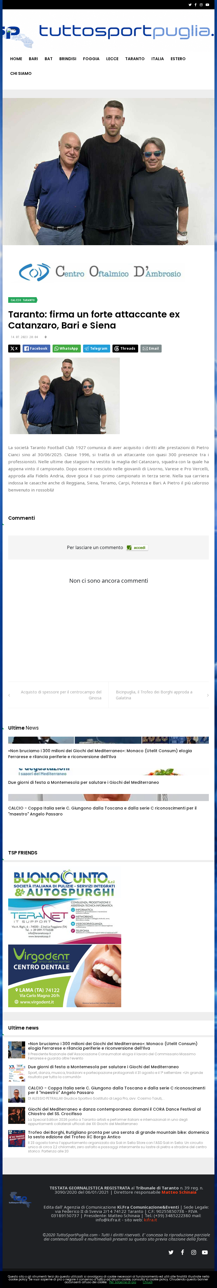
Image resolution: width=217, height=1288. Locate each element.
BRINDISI (67, 59)
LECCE (112, 59)
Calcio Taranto (22, 300)
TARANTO (135, 59)
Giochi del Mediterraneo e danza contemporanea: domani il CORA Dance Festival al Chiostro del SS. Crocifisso (114, 1111)
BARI (33, 59)
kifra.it (150, 1219)
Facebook (38, 348)
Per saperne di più (122, 1282)
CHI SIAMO (21, 73)
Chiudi (148, 1282)
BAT (49, 59)
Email (154, 348)
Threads (127, 348)
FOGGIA (91, 59)
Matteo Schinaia (179, 1192)
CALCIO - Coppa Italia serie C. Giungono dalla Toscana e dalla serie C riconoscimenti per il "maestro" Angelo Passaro (116, 1090)
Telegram (98, 348)
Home (16, 59)
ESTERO (178, 59)
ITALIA (157, 59)
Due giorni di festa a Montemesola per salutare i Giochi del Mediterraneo (83, 782)
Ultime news (23, 1027)
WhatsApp (69, 348)
